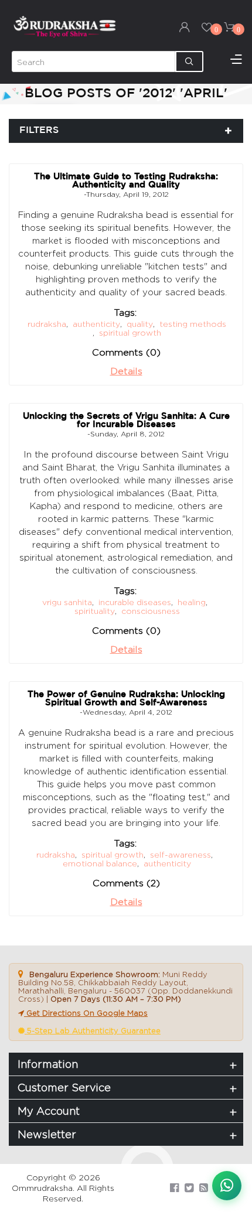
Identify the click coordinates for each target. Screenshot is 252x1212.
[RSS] (203, 1187)
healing (192, 602)
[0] (207, 27)
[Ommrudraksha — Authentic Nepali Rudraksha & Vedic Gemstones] (64, 26)
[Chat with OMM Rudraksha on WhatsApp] (226, 1185)
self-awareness (180, 854)
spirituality (94, 610)
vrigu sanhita (67, 602)
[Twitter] (189, 1187)
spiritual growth (130, 332)
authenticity (96, 323)
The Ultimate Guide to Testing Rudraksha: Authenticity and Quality (126, 181)
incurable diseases (134, 602)
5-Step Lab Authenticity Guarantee (93, 1030)
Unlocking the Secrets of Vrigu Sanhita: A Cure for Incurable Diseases (126, 420)
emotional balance (100, 863)
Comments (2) (126, 883)
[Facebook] (174, 1187)
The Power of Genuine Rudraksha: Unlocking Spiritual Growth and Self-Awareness (126, 698)
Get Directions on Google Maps (86, 1013)
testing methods (192, 323)
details (126, 371)
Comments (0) (126, 352)
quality (140, 323)
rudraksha (47, 323)
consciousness (150, 610)
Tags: (125, 312)
